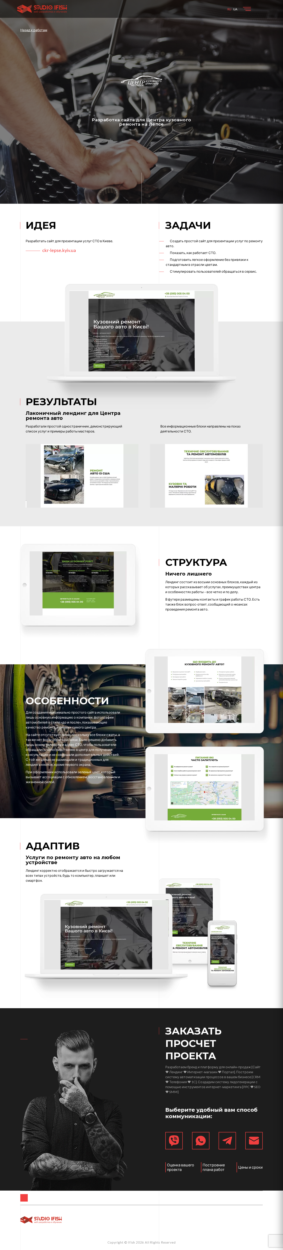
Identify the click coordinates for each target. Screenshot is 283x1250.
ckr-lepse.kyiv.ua (59, 250)
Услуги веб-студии (232, 1198)
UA (235, 9)
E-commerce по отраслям (119, 1198)
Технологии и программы (179, 1198)
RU (229, 9)
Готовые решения (67, 1198)
